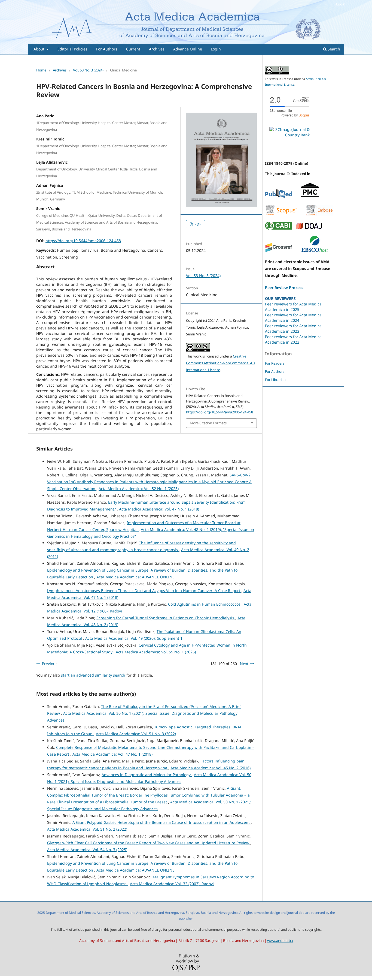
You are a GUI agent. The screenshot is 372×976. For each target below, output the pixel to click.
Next (244, 663)
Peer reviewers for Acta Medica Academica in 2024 (293, 317)
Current (133, 49)
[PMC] (310, 197)
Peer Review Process (284, 287)
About (39, 49)
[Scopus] (281, 214)
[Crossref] (278, 251)
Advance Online (187, 49)
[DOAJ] (309, 228)
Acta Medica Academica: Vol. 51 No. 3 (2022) (136, 733)
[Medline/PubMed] (278, 197)
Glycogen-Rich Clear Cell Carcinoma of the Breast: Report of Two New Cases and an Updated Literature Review (148, 842)
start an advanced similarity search (93, 675)
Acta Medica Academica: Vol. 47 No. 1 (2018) (159, 509)
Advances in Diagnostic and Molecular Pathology (147, 774)
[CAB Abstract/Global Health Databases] (278, 228)
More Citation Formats (208, 423)
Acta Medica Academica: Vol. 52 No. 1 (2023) (139, 488)
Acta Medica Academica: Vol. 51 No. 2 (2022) (87, 829)
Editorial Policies (72, 49)
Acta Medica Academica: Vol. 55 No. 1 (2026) (156, 651)
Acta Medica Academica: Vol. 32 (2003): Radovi (172, 883)
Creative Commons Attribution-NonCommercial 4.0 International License (220, 363)
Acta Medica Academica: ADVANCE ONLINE (135, 576)
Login (216, 49)
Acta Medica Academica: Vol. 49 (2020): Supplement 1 (133, 638)
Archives (156, 49)
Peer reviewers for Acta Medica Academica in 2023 (293, 328)
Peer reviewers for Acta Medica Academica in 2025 (293, 306)
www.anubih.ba (280, 940)
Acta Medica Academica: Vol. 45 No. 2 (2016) (210, 767)
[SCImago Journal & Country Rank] (289, 134)
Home (41, 70)
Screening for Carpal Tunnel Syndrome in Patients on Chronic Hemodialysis (165, 617)
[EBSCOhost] (314, 251)
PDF (197, 224)
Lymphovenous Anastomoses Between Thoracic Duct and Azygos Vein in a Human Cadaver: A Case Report (144, 590)
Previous (49, 663)
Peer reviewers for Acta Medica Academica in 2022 (293, 339)
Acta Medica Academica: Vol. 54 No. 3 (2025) (87, 849)
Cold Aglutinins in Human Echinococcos (205, 604)
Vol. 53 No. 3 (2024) (88, 70)
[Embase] (319, 214)
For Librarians (276, 379)
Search (333, 49)
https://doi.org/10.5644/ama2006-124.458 (83, 240)
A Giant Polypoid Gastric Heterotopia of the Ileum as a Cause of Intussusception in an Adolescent (161, 822)
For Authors (106, 49)
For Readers (274, 363)
